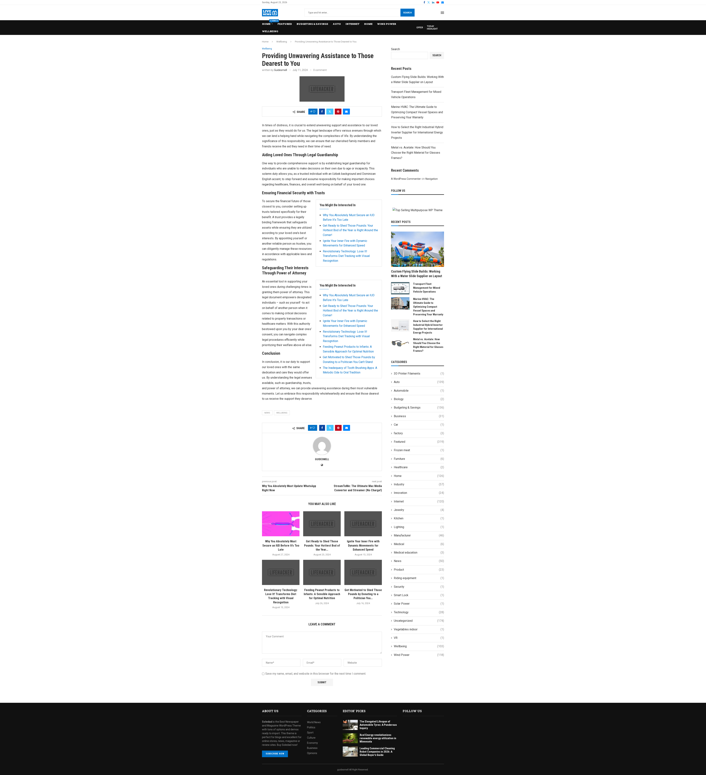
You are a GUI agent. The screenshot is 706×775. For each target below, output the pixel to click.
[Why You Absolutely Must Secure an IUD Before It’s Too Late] (280, 523)
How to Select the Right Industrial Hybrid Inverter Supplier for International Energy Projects (417, 132)
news (267, 413)
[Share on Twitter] (329, 111)
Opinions (312, 753)
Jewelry (419, 510)
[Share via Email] (346, 111)
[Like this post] (314, 111)
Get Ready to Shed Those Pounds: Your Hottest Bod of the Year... (322, 545)
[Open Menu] (442, 12)
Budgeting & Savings (312, 24)
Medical (419, 544)
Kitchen (419, 518)
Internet (352, 24)
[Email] (442, 2)
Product (419, 569)
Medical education (419, 552)
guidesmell (280, 70)
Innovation (419, 493)
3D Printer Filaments (419, 373)
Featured (284, 24)
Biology (419, 399)
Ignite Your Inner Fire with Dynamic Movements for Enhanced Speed (363, 545)
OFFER (419, 27)
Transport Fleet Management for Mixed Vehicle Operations (426, 287)
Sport (310, 732)
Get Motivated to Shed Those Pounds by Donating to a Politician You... (363, 594)
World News (314, 722)
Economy (312, 743)
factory (419, 433)
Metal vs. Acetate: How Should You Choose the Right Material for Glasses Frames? (415, 153)
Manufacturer (419, 535)
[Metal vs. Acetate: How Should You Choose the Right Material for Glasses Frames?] (400, 343)
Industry (419, 484)
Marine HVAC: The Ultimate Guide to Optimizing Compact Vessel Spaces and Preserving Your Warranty (417, 112)
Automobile (419, 390)
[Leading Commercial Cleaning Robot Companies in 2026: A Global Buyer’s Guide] (350, 752)
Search (407, 12)
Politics (311, 727)
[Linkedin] (433, 2)
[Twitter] (428, 2)
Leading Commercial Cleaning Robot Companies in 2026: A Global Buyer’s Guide (377, 752)
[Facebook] (424, 2)
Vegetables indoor (419, 629)
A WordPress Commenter (406, 178)
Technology (419, 612)
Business (419, 416)
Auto (337, 24)
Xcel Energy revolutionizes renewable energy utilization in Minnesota (378, 738)
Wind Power (386, 24)
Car (419, 424)
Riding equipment (419, 578)
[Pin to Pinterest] (338, 111)
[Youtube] (437, 2)
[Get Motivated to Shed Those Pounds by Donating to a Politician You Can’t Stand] (363, 572)
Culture (311, 737)
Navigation (431, 178)
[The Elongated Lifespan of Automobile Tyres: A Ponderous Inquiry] (350, 725)
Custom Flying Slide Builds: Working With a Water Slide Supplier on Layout (416, 273)
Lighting (419, 527)
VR (419, 638)
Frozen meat (419, 450)
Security (419, 586)
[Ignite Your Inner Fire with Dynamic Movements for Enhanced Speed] (363, 523)
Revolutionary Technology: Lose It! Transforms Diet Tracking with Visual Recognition (346, 256)
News (419, 561)
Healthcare (419, 467)
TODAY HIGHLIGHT (432, 27)
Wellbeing (270, 31)
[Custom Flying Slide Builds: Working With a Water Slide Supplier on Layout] (417, 249)
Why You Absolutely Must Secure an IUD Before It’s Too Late (280, 545)
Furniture (419, 459)
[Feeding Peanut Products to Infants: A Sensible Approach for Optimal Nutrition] (322, 572)
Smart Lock (419, 595)
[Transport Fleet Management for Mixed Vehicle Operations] (400, 288)
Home (267, 23)
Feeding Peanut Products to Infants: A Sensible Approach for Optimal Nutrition (322, 594)
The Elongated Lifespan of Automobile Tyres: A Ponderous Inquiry (378, 725)
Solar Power (419, 603)
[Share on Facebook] (322, 111)
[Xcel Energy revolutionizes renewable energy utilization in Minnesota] (350, 738)
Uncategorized (419, 620)
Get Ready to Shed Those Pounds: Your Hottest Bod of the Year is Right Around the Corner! (350, 230)
